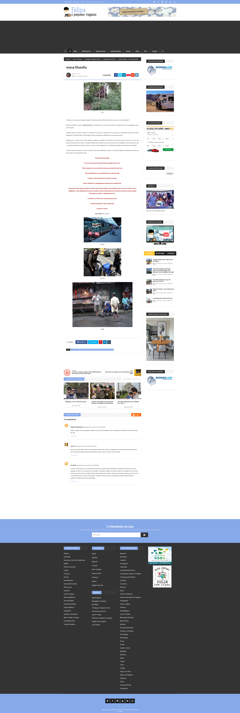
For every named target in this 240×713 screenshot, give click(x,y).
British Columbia (69, 567)
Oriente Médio (69, 601)
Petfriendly (124, 638)
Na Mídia (95, 604)
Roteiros (123, 655)
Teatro (122, 661)
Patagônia (67, 611)
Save (129, 75)
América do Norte (116, 51)
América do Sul (86, 51)
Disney (66, 577)
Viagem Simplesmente (77, 427)
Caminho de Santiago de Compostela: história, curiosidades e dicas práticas (76, 402)
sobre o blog (122, 59)
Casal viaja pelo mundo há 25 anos (162, 298)
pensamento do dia (109, 59)
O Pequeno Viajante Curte (101, 608)
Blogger (137, 415)
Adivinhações (96, 598)
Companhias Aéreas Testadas (130, 574)
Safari (122, 658)
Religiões (123, 651)
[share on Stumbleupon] (133, 75)
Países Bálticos (69, 607)
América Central (100, 51)
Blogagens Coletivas (99, 601)
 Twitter (93, 342)
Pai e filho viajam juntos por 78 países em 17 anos (161, 280)
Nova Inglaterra (69, 597)
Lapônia (66, 590)
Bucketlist (123, 557)
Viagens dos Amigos (99, 621)
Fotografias (124, 601)
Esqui (122, 590)
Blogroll (95, 562)
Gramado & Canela (70, 584)
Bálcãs (66, 564)
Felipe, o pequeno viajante (109, 709)
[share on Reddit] (137, 75)
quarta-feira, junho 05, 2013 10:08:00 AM (88, 465)
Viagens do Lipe (94, 2)
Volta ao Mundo (125, 685)
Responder (74, 436)
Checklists (123, 567)
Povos (122, 641)
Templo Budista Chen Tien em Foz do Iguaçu (163, 260)
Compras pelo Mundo (127, 577)
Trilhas (122, 668)
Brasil (75, 51)
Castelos (123, 560)
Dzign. (121, 711)
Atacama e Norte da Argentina (74, 560)
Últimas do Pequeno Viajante (102, 618)
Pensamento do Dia (99, 611)
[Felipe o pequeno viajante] (80, 12)
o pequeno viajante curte (92, 59)
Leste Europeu (69, 594)
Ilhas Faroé (68, 587)
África (137, 51)
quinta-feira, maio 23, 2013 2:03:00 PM (95, 427)
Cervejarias (124, 564)
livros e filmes (77, 59)
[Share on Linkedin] (124, 75)
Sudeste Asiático (69, 624)
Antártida (67, 557)
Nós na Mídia (76, 2)
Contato (82, 2)
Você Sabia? (96, 625)
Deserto (123, 587)
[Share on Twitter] (120, 75)
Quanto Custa (125, 648)
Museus (123, 624)
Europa (128, 51)
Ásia (145, 51)
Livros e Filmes (125, 614)
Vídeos (87, 2)
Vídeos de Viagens (126, 675)
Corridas (123, 580)
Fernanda (73, 465)
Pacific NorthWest (70, 604)
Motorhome (124, 621)
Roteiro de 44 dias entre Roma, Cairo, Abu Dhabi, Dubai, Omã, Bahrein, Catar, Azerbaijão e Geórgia (163, 270)
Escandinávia (68, 580)
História (123, 607)
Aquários (123, 553)
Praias (122, 644)
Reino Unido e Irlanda (71, 617)
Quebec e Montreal (70, 614)
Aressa (73, 446)
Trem (122, 665)
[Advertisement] (120, 34)
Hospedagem (124, 611)
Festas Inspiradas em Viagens (130, 597)
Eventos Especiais (126, 594)
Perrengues (124, 634)
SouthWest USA (69, 621)
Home (68, 59)
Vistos (122, 682)
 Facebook (81, 342)
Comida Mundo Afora (127, 570)
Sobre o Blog (96, 615)
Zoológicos (124, 688)
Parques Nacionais (126, 628)
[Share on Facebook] (116, 75)
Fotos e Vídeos (125, 604)
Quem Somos (67, 2)
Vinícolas (123, 678)
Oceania (154, 51)
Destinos (102, 2)
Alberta (66, 553)
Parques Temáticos (127, 631)
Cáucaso (67, 574)
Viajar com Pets (125, 671)
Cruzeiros (123, 584)
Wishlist (94, 558)
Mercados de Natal (126, 617)
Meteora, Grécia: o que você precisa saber (163, 289)
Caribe (66, 570)
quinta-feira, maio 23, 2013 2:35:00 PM (86, 446)
